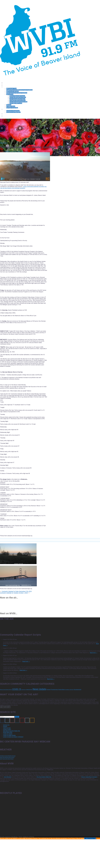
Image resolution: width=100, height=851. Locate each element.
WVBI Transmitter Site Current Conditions (16, 93)
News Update (4, 143)
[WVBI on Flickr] (22, 720)
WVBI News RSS (7, 732)
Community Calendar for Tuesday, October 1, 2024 (14, 593)
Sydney (25, 837)
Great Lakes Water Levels (15, 103)
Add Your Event (5, 707)
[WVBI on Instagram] (17, 720)
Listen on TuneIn (7, 734)
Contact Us (6, 725)
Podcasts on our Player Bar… (13, 112)
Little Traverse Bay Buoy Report (17, 99)
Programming (54, 689)
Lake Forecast (9, 94)
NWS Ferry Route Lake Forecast (17, 96)
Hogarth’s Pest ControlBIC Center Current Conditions (19, 90)
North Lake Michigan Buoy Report (17, 97)
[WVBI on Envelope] (27, 720)
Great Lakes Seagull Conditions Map (18, 101)
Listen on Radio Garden (9, 735)
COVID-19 (16, 689)
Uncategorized (77, 689)
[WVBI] (40, 79)
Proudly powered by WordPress (8, 837)
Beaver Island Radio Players (6, 689)
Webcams (8, 104)
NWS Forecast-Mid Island (12, 91)
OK (85, 838)
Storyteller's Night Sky (69, 689)
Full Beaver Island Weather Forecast (7, 755)
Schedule (5, 84)
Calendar (5, 113)
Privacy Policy (7, 729)
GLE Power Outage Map (12, 107)
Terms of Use (7, 728)
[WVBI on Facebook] (2, 720)
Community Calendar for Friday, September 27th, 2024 (17, 591)
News (4, 85)
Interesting (23, 689)
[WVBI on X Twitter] (7, 720)
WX (4, 87)
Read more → (93, 652)
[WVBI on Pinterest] (12, 720)
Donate (5, 726)
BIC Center (5, 116)
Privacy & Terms (91, 838)
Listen (4, 82)
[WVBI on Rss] (32, 720)
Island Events (29, 689)
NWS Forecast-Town (11, 88)
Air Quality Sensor (10, 106)
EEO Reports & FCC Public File (11, 731)
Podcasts (5, 109)
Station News (61, 689)
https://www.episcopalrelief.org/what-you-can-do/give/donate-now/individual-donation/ (23, 187)
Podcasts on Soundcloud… (13, 110)
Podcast (48, 689)
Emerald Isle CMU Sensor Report (17, 100)
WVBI (26, 151)
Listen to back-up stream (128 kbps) (13, 737)
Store (4, 115)
